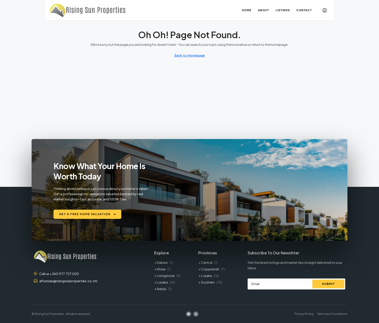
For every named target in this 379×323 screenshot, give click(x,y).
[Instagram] (195, 314)
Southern (208, 282)
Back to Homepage (189, 55)
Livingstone (166, 275)
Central (206, 262)
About (263, 10)
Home (246, 10)
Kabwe (162, 262)
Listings (283, 10)
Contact (304, 10)
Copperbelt (210, 269)
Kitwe (161, 269)
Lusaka (162, 282)
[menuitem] (325, 10)
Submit (328, 284)
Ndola (161, 289)
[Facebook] (188, 314)
